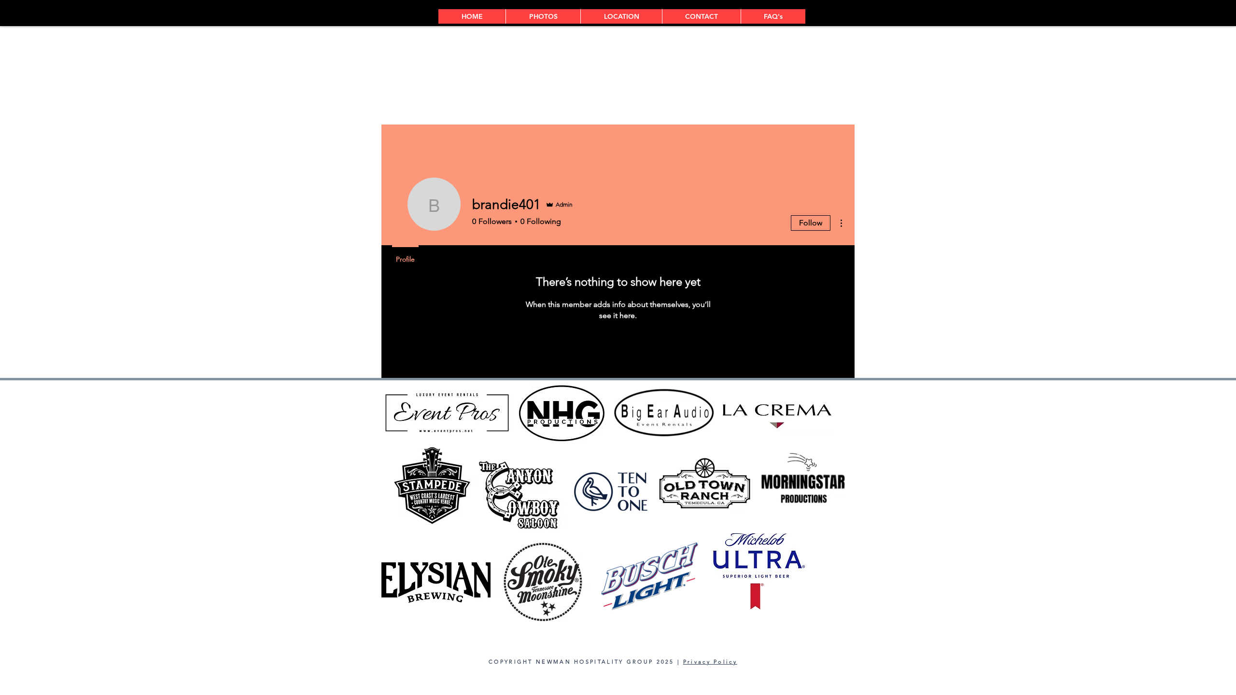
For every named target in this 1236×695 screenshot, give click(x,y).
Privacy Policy (710, 661)
